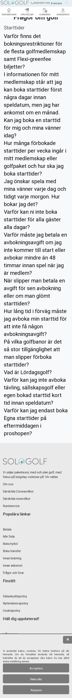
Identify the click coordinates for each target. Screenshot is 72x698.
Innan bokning (12, 558)
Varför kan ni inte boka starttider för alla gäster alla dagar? (32, 219)
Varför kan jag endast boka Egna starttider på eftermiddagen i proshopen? (36, 422)
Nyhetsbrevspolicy (15, 603)
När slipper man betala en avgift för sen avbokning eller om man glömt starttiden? (34, 292)
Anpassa (36, 690)
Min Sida (9, 536)
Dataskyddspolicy (15, 596)
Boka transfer (12, 551)
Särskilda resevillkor (16, 499)
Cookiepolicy (11, 610)
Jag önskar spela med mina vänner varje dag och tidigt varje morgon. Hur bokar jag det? (35, 192)
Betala (7, 529)
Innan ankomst (12, 565)
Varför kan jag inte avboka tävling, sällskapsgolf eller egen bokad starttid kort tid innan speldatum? (35, 391)
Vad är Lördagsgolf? (28, 372)
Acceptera (36, 668)
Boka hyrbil (10, 544)
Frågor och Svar (13, 573)
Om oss (8, 484)
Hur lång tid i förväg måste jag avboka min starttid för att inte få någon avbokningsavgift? (35, 322)
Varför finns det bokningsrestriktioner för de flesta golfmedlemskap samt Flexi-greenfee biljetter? (35, 51)
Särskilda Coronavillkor (18, 491)
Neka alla (36, 679)
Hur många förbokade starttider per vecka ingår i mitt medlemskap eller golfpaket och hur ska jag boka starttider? (35, 158)
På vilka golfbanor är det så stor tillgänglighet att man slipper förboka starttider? (33, 353)
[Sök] (67, 3)
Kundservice (11, 506)
